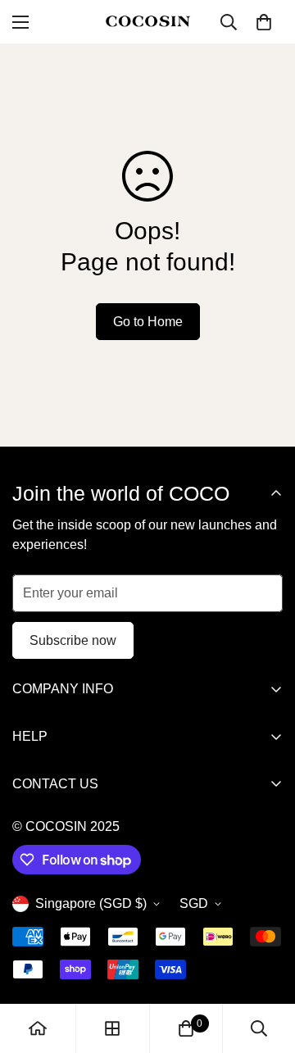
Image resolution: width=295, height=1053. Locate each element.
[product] (38, 1028)
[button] (264, 22)
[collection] (112, 1028)
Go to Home (148, 322)
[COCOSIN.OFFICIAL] (147, 21)
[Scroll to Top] (265, 966)
